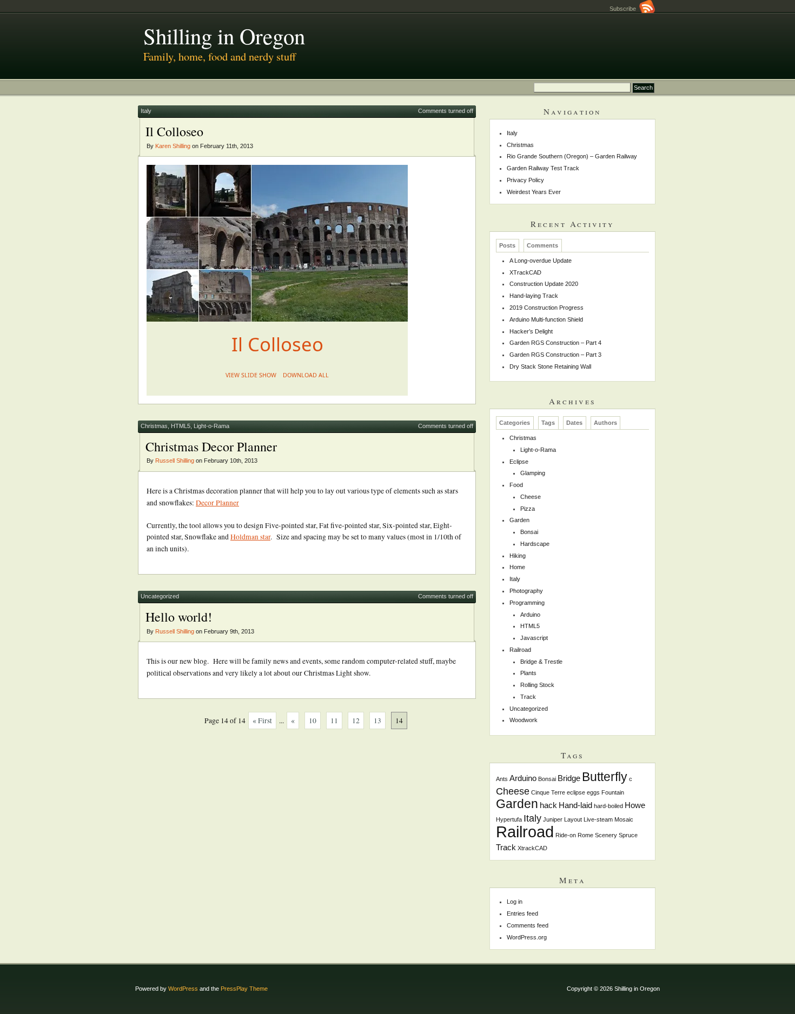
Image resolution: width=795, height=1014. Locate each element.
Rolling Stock (537, 685)
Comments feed (527, 925)
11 (334, 720)
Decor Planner (217, 503)
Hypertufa (509, 819)
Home (517, 567)
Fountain (612, 792)
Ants (502, 779)
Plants (528, 673)
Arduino (530, 614)
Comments (542, 245)
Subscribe (624, 8)
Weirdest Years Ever (534, 192)
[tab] (507, 245)
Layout (573, 819)
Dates (574, 422)
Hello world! (178, 616)
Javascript (534, 638)
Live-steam (598, 819)
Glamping (532, 473)
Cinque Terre (548, 792)
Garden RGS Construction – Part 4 (555, 342)
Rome (585, 835)
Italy (146, 111)
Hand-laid (575, 805)
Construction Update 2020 (543, 284)
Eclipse (518, 461)
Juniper (552, 819)
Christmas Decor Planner (211, 446)
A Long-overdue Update (540, 260)
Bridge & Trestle (541, 661)
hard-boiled (608, 806)
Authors (605, 422)
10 (312, 720)
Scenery (606, 835)
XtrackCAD (532, 848)
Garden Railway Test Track (543, 168)
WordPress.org (527, 937)
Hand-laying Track (533, 295)
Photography (526, 591)
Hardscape (534, 544)
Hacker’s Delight (531, 331)
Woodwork (523, 720)
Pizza (527, 508)
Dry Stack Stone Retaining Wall (550, 366)
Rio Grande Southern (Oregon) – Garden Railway (572, 156)
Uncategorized (160, 596)
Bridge (569, 778)
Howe (635, 805)
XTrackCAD (525, 272)
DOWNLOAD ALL (306, 375)
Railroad (520, 649)
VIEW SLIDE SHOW (251, 375)
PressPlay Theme (244, 988)
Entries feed (522, 913)
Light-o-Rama (211, 426)
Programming (527, 602)
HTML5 (180, 426)
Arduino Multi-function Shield (546, 319)
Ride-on (565, 835)
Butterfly (604, 777)
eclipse (576, 792)
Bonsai (529, 532)
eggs (593, 792)
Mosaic (623, 819)
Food (516, 485)
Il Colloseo (174, 131)
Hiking (517, 555)
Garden (519, 520)
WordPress (183, 988)
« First (262, 720)
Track (528, 696)
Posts (507, 245)
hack (548, 805)
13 (377, 720)
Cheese (530, 496)
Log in (514, 901)
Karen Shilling (172, 146)
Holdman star (250, 537)
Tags (548, 422)
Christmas (154, 426)
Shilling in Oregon (224, 35)
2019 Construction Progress (546, 307)
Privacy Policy (525, 180)
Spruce (628, 835)
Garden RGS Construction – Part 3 (555, 354)
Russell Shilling (174, 460)
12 (356, 720)
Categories (514, 422)
